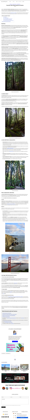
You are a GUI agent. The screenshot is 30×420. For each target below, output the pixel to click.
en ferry (11, 291)
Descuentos (19, 1)
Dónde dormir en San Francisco (6, 316)
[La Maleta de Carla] (4, 2)
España (17, 1)
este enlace (12, 323)
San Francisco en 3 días (13, 12)
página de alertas (11, 151)
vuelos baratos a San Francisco (8, 322)
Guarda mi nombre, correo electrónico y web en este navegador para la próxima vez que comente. (11, 405)
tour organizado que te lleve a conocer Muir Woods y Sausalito (15, 296)
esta (3, 293)
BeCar (23, 1)
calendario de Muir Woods (10, 148)
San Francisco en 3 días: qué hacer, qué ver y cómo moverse (9, 314)
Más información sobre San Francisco (6, 21)
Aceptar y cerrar (22, 417)
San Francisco (8, 353)
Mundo (10, 1)
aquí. (10, 292)
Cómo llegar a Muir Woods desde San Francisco (8, 20)
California (3, 353)
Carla (15, 359)
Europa (13, 1)
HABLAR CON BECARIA (15, 341)
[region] (22, 416)
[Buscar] (28, 1)
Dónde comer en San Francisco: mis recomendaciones (8, 315)
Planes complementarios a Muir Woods (8, 19)
